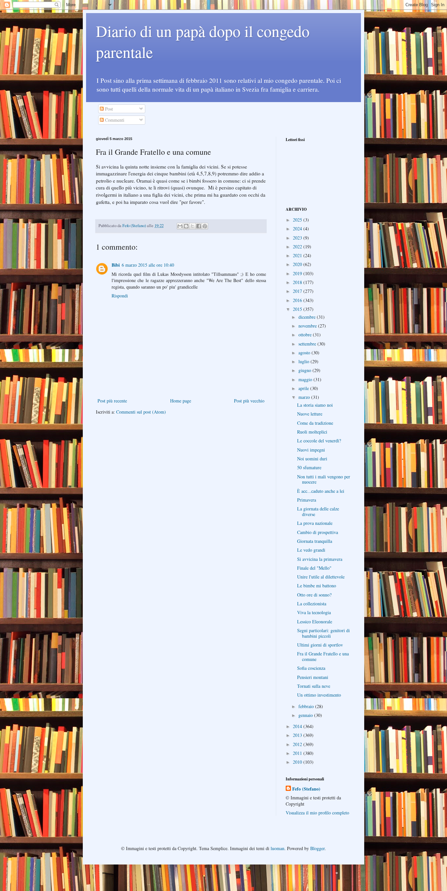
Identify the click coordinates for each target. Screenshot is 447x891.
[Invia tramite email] (180, 226)
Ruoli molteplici (312, 432)
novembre (308, 326)
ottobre (305, 334)
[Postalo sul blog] (186, 226)
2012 (298, 744)
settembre (307, 344)
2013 (298, 735)
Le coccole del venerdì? (319, 440)
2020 (298, 264)
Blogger (317, 848)
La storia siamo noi (315, 405)
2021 (298, 255)
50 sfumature (309, 467)
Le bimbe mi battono (316, 585)
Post (108, 109)
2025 (298, 220)
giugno (305, 370)
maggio (305, 379)
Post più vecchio (249, 401)
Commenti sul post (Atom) (141, 412)
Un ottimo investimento (319, 695)
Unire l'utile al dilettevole (321, 577)
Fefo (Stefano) (306, 789)
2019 (298, 273)
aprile (304, 388)
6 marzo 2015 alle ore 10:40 (148, 265)
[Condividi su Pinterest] (205, 226)
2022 (298, 246)
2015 (298, 309)
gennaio (306, 715)
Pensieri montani (312, 677)
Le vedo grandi (311, 550)
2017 (298, 291)
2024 (298, 228)
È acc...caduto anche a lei (320, 491)
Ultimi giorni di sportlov (320, 645)
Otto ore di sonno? (314, 595)
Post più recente (112, 401)
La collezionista (311, 603)
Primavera (306, 500)
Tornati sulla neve (313, 686)
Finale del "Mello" (314, 568)
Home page (180, 401)
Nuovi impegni (311, 450)
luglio (304, 361)
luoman (277, 848)
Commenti (114, 120)
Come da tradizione (315, 423)
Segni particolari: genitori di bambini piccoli (323, 633)
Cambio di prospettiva (317, 532)
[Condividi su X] (192, 226)
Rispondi (120, 296)
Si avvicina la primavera (319, 559)
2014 (298, 726)
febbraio (306, 706)
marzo (304, 397)
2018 (298, 282)
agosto (305, 352)
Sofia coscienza (311, 668)
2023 (298, 238)
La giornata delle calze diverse (318, 511)
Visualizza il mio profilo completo (317, 813)
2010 (298, 762)
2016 (298, 300)
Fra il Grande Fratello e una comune (323, 656)
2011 (298, 753)
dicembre (307, 317)
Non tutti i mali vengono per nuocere (323, 479)
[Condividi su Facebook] (198, 226)
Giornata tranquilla (314, 541)
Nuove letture (309, 414)
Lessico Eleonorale (314, 621)
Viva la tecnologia (314, 612)
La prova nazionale (314, 523)
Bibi (116, 264)
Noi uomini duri (312, 458)
